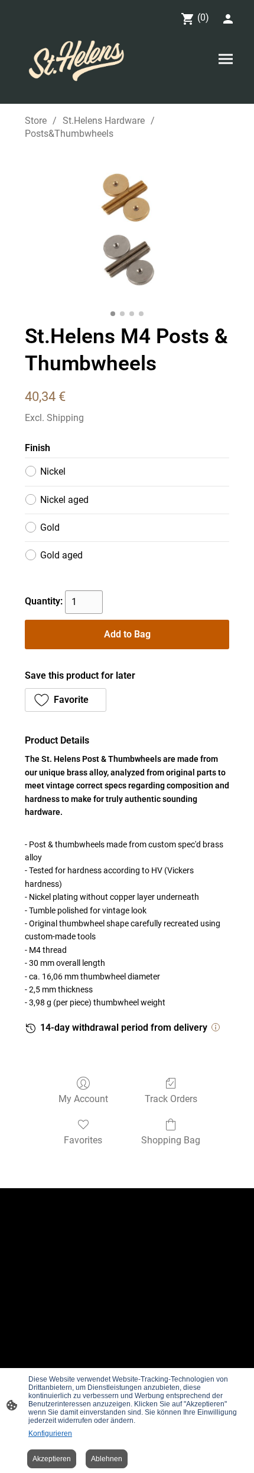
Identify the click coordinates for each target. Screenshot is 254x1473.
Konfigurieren (50, 1433)
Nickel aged (64, 499)
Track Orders (171, 1098)
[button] (65, 700)
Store (36, 120)
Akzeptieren (51, 1459)
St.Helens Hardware (104, 120)
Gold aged (61, 555)
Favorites (83, 1140)
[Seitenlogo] (77, 61)
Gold (50, 527)
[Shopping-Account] (228, 19)
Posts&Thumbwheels (69, 133)
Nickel (53, 471)
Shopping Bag (170, 1140)
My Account (83, 1098)
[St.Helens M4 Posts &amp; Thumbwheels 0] (127, 228)
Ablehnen (106, 1459)
